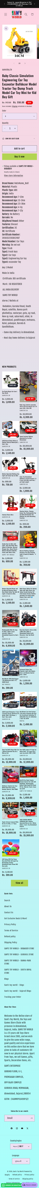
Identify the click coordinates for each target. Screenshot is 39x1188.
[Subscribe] (31, 1118)
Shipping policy (27, 1179)
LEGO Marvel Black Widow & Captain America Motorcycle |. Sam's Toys (10, 442)
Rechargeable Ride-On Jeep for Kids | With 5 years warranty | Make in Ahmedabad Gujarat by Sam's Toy (10, 633)
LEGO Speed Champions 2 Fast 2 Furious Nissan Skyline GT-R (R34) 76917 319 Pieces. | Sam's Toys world (10, 714)
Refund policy (10, 936)
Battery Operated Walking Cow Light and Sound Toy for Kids (10, 474)
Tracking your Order (12, 997)
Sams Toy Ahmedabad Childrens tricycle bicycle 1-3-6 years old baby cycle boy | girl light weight (28, 479)
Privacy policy (29, 1175)
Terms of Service (11, 930)
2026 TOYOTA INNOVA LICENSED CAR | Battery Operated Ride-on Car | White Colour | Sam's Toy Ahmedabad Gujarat (28, 823)
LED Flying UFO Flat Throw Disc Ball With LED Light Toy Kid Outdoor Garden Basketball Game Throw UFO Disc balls (10, 862)
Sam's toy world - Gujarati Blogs (17, 991)
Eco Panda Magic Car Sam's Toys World (9, 392)
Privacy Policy (10, 924)
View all (19, 883)
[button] (5, 14)
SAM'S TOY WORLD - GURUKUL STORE (19, 954)
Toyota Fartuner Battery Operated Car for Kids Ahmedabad (26, 438)
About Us (8, 906)
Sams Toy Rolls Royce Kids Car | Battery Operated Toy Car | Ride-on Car (10, 751)
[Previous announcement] (4, 4)
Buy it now (20, 156)
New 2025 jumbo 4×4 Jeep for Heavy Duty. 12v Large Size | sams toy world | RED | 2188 (28, 751)
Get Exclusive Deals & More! (15, 918)
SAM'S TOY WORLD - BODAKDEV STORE (19, 948)
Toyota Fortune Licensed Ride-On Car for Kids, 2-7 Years (10, 822)
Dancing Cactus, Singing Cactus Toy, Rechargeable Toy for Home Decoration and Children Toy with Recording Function (28, 514)
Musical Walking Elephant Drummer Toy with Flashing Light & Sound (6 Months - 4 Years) (28, 553)
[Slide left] (14, 63)
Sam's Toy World (18, 1171)
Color (4, 111)
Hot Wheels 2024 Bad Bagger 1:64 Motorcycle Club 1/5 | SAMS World (10, 680)
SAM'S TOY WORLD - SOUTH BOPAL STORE (18, 971)
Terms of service (14, 1179)
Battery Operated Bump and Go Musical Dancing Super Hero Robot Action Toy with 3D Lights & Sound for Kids (10, 591)
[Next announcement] (34, 4)
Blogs (6, 979)
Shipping (14, 106)
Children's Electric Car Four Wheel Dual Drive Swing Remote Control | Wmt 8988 (10, 787)
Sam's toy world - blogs (14, 985)
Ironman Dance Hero (7, 515)
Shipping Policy (10, 942)
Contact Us (8, 912)
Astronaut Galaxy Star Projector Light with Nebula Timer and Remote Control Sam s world (27, 672)
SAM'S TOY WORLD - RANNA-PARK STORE (17, 962)
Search (7, 900)
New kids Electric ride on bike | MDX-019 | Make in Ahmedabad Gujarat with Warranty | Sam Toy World (28, 632)
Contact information (13, 1183)
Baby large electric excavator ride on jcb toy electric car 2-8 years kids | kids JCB (28, 406)
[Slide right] (25, 63)
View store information (13, 175)
